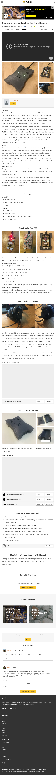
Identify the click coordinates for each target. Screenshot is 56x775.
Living (3, 730)
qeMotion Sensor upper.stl (10, 362)
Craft (3, 726)
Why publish (5, 742)
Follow (13, 103)
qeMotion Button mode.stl (14, 499)
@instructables (8, 759)
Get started (5, 745)
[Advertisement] (28, 12)
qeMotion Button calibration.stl (15, 494)
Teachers (4, 735)
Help (3, 747)
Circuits (14, 26)
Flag (6, 658)
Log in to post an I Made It (28, 587)
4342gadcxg (7, 26)
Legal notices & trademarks (36, 772)
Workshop (4, 721)
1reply (5, 686)
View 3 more (45, 441)
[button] (2, 2)
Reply (28, 662)
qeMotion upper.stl (12, 504)
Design (4, 723)
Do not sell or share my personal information (15, 772)
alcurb (8, 667)
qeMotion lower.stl (8, 455)
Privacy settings (41, 769)
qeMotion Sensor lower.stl (14, 401)
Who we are (5, 752)
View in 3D (40, 401)
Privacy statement (31, 769)
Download (49, 401)
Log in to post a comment (28, 692)
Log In (28, 639)
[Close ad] (52, 7)
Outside (4, 733)
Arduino (20, 26)
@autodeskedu (8, 763)
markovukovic (10, 650)
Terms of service (19, 769)
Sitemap (4, 749)
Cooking (4, 728)
